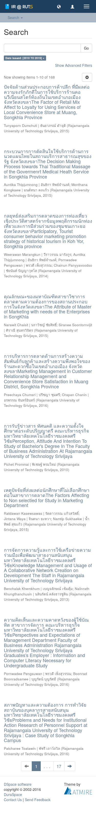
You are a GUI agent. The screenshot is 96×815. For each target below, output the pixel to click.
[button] (58, 6)
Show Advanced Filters (73, 65)
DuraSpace (13, 794)
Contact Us (13, 799)
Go (86, 48)
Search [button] (14, 17)
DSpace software (17, 784)
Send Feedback (37, 799)
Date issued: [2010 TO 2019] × (24, 58)
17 (59, 766)
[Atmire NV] (78, 790)
